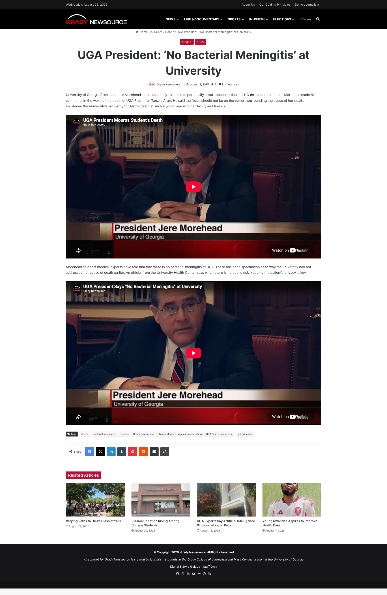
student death (166, 434)
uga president (245, 434)
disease (124, 434)
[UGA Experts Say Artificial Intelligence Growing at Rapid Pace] (226, 500)
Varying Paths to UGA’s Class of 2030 (94, 521)
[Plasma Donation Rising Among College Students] (160, 500)
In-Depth (256, 19)
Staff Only (210, 566)
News (170, 19)
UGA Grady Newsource (219, 434)
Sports (234, 19)
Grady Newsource (168, 84)
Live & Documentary (201, 19)
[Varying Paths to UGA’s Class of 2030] (95, 500)
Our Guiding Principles (274, 4)
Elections (282, 19)
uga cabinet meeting (190, 434)
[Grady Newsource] (96, 19)
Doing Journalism (307, 4)
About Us (248, 4)
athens (84, 434)
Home (143, 32)
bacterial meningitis (104, 434)
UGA (200, 41)
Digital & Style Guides (185, 566)
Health (169, 32)
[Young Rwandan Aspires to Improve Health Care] (291, 500)
